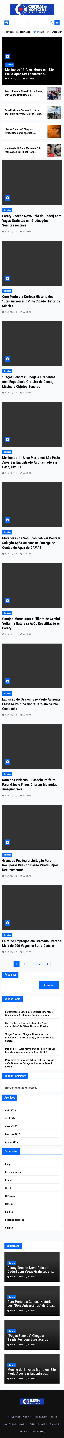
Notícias (9, 65)
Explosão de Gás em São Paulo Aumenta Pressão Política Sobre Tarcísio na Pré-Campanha (31, 704)
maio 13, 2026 (14, 78)
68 (39, 964)
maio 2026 (10, 1110)
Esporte (9, 1180)
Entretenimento (13, 1172)
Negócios (10, 1196)
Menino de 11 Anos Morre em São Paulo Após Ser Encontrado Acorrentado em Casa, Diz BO (29, 73)
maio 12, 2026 (11, 876)
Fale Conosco (24, 1431)
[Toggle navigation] (29, 23)
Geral (8, 1188)
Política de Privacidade (38, 1424)
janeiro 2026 (11, 1142)
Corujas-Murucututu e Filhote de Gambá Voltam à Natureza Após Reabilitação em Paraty (31, 623)
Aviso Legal (22, 1424)
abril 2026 (10, 1118)
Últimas (9, 1227)
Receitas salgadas (14, 1219)
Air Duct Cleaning (38, 1431)
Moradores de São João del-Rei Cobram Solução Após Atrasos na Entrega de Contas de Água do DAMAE (31, 543)
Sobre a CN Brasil (9, 1424)
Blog (7, 1164)
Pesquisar (10, 974)
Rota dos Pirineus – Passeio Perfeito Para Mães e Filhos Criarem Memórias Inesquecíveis (29, 784)
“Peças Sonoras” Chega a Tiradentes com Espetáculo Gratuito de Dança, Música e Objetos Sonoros (28, 381)
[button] (51, 22)
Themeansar (52, 1417)
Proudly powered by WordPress (19, 1417)
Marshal (30, 78)
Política (9, 1211)
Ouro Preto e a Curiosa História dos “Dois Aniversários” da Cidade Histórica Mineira (23, 114)
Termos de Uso (55, 1424)
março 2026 (11, 1126)
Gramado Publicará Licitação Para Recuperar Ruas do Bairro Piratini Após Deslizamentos (30, 865)
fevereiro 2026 (12, 1134)
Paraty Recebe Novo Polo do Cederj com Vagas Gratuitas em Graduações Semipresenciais (23, 95)
